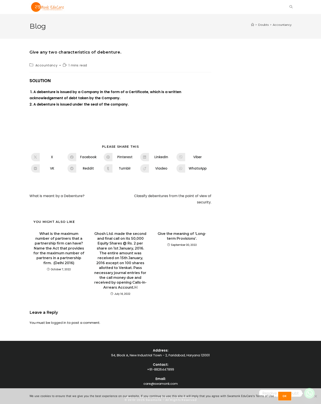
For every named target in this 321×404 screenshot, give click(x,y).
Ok (285, 396)
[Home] (252, 24)
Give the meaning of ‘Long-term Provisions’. (182, 236)
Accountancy (282, 24)
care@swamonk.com (160, 383)
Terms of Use (265, 396)
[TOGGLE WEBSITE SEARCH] (291, 7)
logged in (58, 322)
